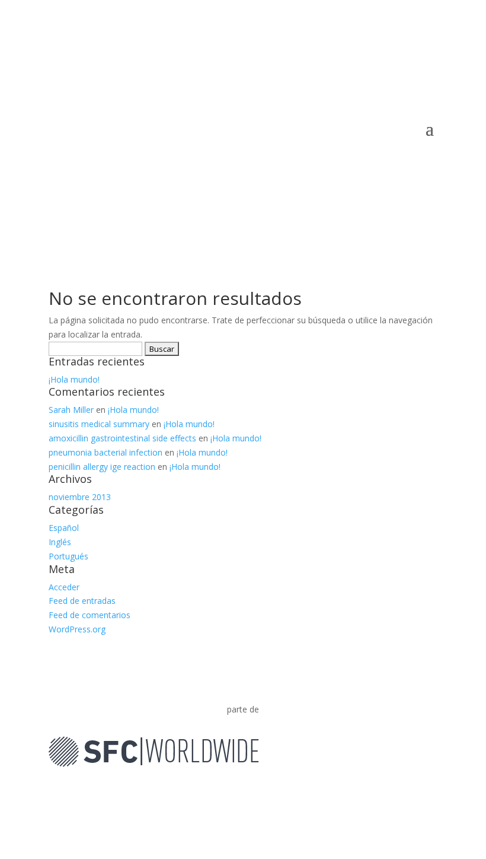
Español (64, 527)
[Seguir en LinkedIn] (427, 797)
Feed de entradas (82, 600)
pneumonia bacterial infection (105, 452)
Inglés (60, 542)
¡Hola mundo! (74, 379)
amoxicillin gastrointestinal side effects (122, 438)
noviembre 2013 (80, 496)
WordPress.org (77, 629)
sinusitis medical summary (99, 424)
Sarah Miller (71, 409)
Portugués (68, 556)
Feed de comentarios (89, 615)
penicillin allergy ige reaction (102, 466)
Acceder (64, 587)
